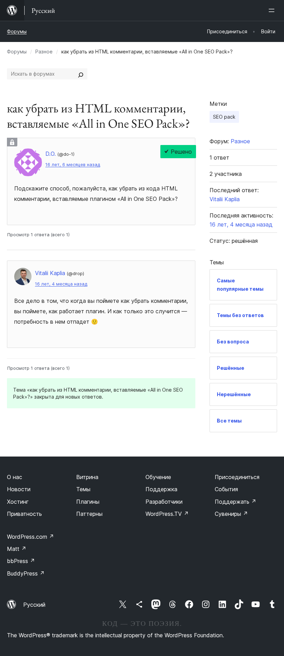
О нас (14, 477)
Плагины (87, 501)
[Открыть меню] (273, 10)
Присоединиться (237, 477)
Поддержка (161, 489)
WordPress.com (30, 536)
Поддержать (235, 501)
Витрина (87, 477)
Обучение (158, 477)
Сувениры (231, 513)
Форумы (17, 31)
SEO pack (224, 117)
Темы (83, 489)
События (226, 489)
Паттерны (89, 513)
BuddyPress (26, 573)
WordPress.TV (167, 513)
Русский (34, 604)
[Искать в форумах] (80, 73)
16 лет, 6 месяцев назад (72, 164)
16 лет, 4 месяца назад (61, 284)
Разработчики (164, 501)
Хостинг (18, 501)
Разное (44, 51)
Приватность (24, 513)
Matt (16, 548)
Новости (18, 489)
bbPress (21, 560)
